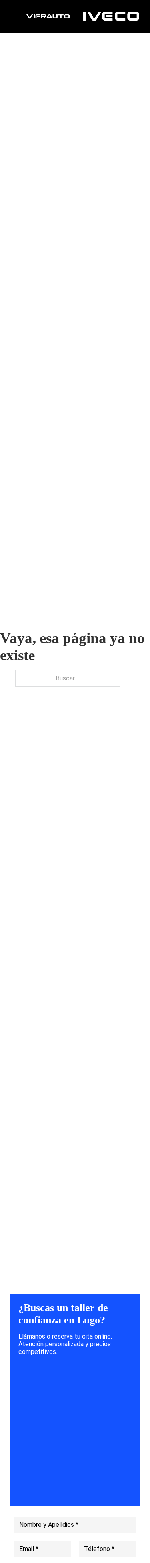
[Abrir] (18, 16)
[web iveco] (111, 16)
